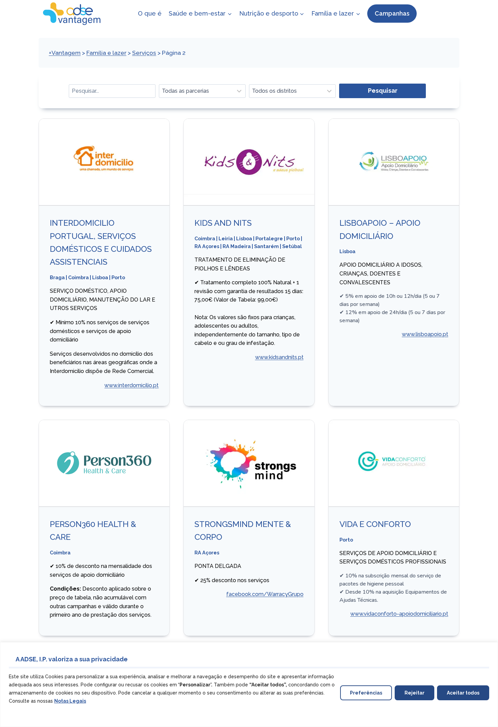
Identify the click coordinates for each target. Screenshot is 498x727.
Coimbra (78, 277)
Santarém (266, 246)
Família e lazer (106, 52)
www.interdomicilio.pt (131, 385)
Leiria (226, 238)
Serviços (144, 52)
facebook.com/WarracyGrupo (265, 594)
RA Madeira (237, 246)
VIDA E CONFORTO (375, 524)
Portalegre (269, 238)
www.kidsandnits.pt (279, 357)
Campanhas (392, 13)
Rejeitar (414, 693)
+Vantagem (65, 52)
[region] (249, 684)
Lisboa (100, 277)
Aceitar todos (463, 693)
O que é (150, 13)
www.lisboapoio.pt (425, 334)
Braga (57, 277)
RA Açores (206, 246)
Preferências (366, 693)
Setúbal (292, 246)
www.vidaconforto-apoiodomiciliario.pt (399, 614)
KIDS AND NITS (223, 223)
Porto (118, 277)
